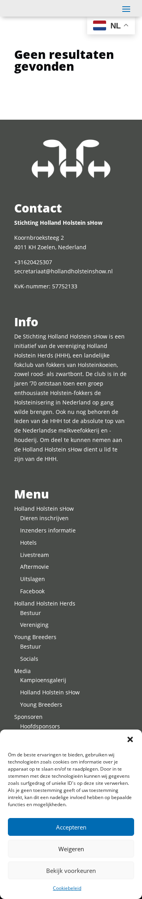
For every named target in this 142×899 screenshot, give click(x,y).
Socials (29, 658)
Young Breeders (35, 637)
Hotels (28, 542)
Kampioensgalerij (43, 680)
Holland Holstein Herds (44, 603)
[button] (130, 739)
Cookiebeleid (67, 888)
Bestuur (30, 613)
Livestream (34, 555)
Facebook (32, 591)
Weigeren (71, 849)
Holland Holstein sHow (44, 508)
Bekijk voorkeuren (71, 871)
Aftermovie (34, 566)
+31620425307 (33, 262)
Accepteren (71, 827)
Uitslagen (32, 579)
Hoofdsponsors (40, 726)
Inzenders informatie (48, 530)
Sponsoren (28, 716)
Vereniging (34, 624)
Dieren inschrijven (44, 518)
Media (22, 671)
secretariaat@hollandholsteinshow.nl (63, 271)
